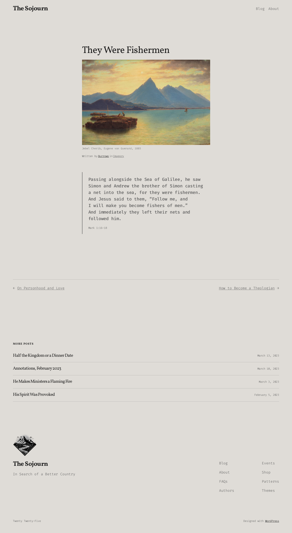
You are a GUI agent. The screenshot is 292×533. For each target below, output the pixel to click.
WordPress (272, 521)
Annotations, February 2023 (37, 368)
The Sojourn (30, 8)
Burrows (103, 156)
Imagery (118, 156)
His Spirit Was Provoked (34, 394)
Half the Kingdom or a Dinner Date (43, 355)
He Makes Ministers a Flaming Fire (42, 381)
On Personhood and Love (41, 288)
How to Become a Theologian (247, 288)
